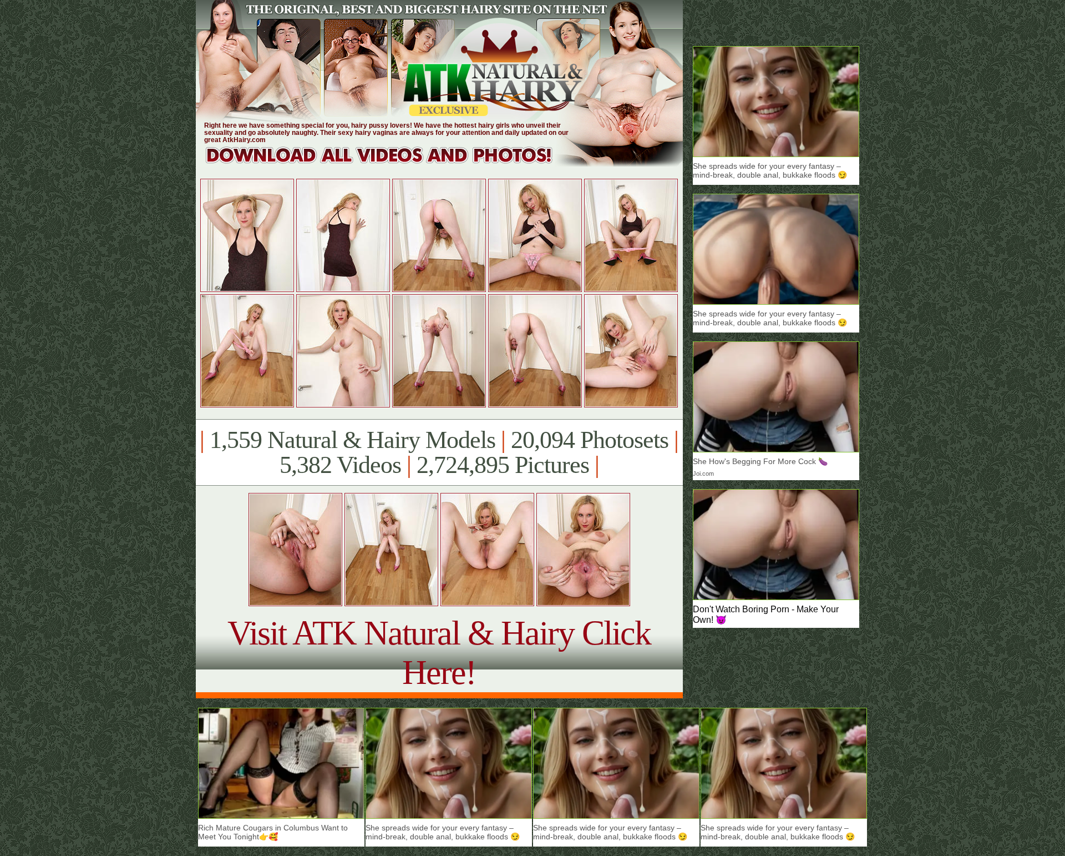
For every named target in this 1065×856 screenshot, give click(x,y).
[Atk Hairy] (390, 163)
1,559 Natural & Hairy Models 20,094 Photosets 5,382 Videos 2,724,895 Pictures (439, 452)
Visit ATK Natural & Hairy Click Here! (439, 652)
